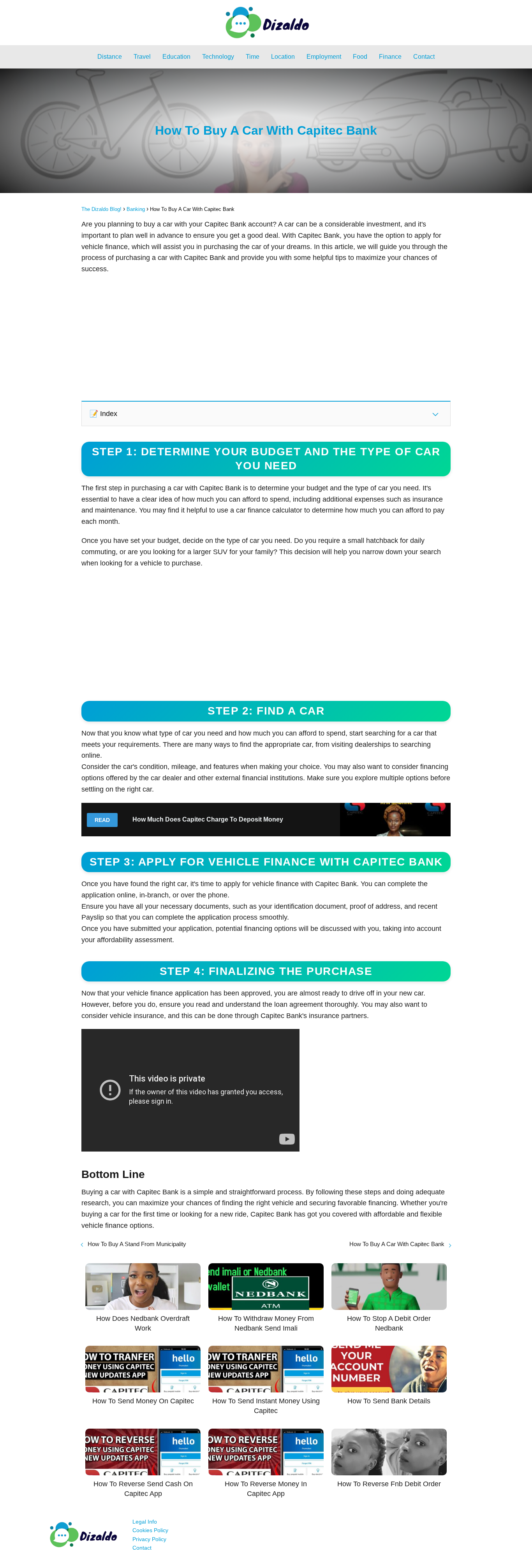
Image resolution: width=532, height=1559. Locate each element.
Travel (142, 56)
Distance (109, 56)
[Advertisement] (266, 337)
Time (252, 56)
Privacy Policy (149, 1539)
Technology (218, 56)
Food (360, 56)
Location (283, 56)
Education (176, 56)
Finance (390, 56)
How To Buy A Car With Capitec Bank (396, 1244)
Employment (324, 56)
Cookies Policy (150, 1530)
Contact (424, 56)
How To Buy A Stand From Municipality (137, 1244)
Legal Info (144, 1522)
